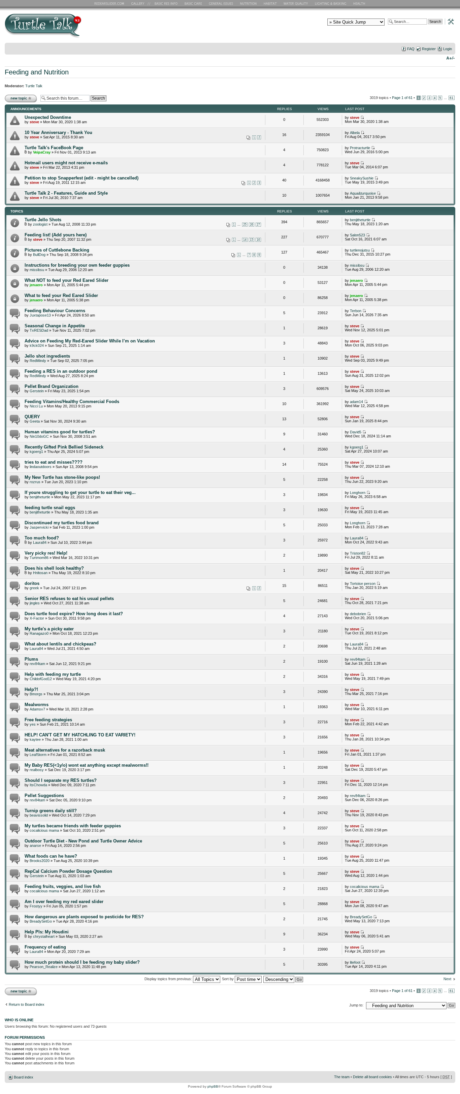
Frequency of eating (45, 947)
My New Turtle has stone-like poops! (62, 477)
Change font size (450, 58)
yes (33, 724)
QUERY (32, 416)
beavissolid (39, 815)
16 (258, 239)
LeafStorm (38, 755)
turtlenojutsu (360, 250)
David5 (355, 432)
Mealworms (36, 704)
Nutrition (249, 3)
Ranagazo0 (39, 633)
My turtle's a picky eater (49, 628)
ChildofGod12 (41, 679)
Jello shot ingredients (47, 356)
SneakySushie (361, 178)
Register (429, 49)
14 (245, 239)
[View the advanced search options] (448, 21)
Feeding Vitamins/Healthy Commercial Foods (72, 401)
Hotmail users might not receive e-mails (66, 162)
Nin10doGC (39, 436)
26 (251, 224)
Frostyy (36, 906)
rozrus (35, 482)
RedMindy (38, 361)
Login (447, 49)
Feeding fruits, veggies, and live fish (63, 886)
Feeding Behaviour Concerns (55, 310)
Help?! (31, 689)
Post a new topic (18, 96)
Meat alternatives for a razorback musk (65, 750)
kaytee (35, 739)
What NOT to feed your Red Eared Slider (66, 280)
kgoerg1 (36, 452)
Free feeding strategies (48, 719)
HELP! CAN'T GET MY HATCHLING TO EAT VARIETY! (80, 734)
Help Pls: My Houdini (47, 931)
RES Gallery (140, 3)
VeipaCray (42, 152)
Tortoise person (362, 584)
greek (34, 588)
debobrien (358, 614)
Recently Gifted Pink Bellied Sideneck (64, 447)
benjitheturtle (360, 220)
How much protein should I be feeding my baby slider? (82, 962)
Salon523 (357, 235)
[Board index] (91, 28)
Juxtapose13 (40, 315)
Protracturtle (360, 148)
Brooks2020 (40, 861)
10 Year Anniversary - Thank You (58, 132)
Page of (402, 98)
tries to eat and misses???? (54, 462)
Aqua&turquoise (363, 193)
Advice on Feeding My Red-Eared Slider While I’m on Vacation (90, 340)
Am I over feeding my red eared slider (64, 901)
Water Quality (296, 3)
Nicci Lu (36, 406)
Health (360, 3)
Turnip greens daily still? (51, 810)
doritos (32, 583)
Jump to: (356, 1005)
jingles (35, 603)
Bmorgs (36, 694)
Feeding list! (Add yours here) (56, 234)
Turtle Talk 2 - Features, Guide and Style (66, 193)
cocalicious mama (44, 830)
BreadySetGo (41, 921)
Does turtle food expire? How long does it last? (74, 613)
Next (447, 979)
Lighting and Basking (331, 3)
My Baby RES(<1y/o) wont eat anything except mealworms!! (87, 765)
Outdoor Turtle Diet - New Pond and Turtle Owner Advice (83, 840)
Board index (23, 1077)
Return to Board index (26, 1004)
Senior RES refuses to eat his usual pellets (69, 598)
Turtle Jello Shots (43, 219)
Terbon (355, 311)
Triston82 (357, 553)
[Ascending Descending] (283, 979)
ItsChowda (38, 785)
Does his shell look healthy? (54, 568)
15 (251, 239)
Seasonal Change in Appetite (55, 325)
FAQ (411, 49)
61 (452, 98)
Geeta (35, 421)
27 (258, 224)
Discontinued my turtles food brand (62, 522)
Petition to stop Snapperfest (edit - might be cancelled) (81, 177)
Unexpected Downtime (48, 117)
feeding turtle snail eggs (50, 507)
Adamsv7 (37, 709)
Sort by (228, 979)
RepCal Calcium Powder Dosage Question (68, 871)
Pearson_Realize (44, 967)
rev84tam (37, 664)
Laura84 (39, 542)
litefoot (355, 962)
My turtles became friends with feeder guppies (73, 825)
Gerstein (37, 391)
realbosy (37, 770)
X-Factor (37, 618)
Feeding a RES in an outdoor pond (61, 371)
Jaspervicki (39, 527)
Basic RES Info (164, 3)
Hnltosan (40, 573)
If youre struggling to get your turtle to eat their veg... (80, 492)
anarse (35, 845)
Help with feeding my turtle (53, 674)
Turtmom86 (39, 558)
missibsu (37, 270)
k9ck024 (37, 345)
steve (34, 122)
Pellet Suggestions (44, 795)
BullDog (39, 255)
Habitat (270, 3)
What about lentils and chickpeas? (60, 644)
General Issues (221, 3)
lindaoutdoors (41, 467)
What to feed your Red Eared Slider (61, 295)
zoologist (40, 224)
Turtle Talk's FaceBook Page (54, 147)
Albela (355, 133)
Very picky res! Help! (46, 553)
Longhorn (357, 493)
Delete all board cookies (372, 1077)
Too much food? (42, 537)
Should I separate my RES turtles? (61, 780)
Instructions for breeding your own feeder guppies (77, 265)
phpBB (212, 1086)
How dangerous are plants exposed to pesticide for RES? (84, 916)
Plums (31, 659)
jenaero (36, 285)
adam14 (356, 402)
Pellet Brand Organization (51, 386)
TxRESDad (39, 330)
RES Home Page (110, 3)
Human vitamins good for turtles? (60, 431)
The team (342, 1077)
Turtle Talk (33, 86)
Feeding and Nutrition (37, 72)
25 (245, 224)
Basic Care (193, 3)
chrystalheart (44, 936)
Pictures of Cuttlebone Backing (57, 250)
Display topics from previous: (168, 979)
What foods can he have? (51, 856)
